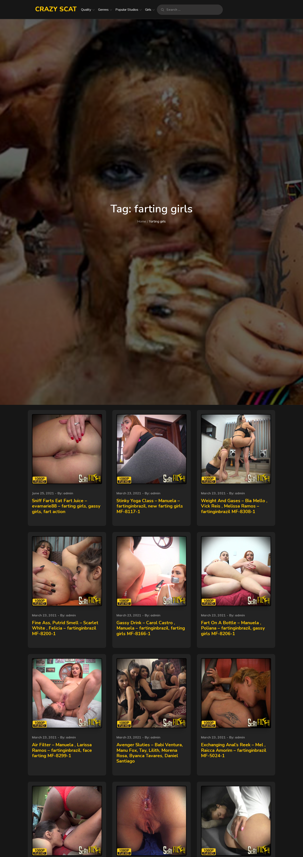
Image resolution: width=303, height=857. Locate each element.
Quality (86, 9)
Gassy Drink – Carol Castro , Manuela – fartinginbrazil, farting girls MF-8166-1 (150, 628)
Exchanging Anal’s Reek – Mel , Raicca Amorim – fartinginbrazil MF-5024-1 (233, 750)
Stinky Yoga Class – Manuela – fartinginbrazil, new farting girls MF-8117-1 (149, 506)
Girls (148, 9)
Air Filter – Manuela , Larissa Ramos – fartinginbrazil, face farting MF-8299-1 (62, 750)
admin (68, 493)
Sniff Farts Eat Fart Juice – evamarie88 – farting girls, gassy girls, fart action (66, 506)
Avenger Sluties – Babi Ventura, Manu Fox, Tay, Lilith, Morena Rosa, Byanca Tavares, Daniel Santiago (149, 753)
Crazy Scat (56, 9)
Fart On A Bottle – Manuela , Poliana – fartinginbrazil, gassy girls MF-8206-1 (233, 628)
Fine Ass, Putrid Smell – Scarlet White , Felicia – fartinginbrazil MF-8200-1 (65, 628)
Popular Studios (126, 9)
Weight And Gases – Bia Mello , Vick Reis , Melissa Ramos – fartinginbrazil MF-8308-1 (234, 506)
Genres (103, 9)
